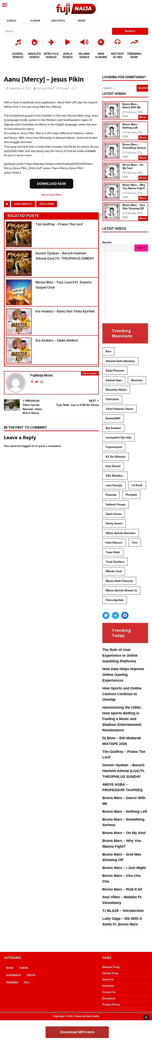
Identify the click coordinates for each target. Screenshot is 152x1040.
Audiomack (13, 975)
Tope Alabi (113, 552)
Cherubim (112, 399)
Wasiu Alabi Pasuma (119, 580)
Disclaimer (108, 998)
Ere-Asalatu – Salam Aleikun (57, 340)
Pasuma (111, 494)
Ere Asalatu (113, 428)
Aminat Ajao (114, 380)
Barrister (137, 380)
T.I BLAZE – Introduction (123, 911)
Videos (31, 975)
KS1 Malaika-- (115, 475)
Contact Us (109, 992)
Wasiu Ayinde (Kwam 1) (121, 590)
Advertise (108, 985)
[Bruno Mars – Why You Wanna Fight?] (111, 196)
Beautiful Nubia (116, 389)
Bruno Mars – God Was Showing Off (134, 207)
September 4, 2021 (20, 88)
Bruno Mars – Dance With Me (132, 106)
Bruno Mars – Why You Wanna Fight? (134, 186)
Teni (135, 542)
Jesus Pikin (46, 204)
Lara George (114, 485)
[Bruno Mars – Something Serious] (111, 156)
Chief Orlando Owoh (119, 408)
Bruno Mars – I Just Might (124, 868)
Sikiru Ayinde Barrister (121, 533)
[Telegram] (115, 615)
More (82, 20)
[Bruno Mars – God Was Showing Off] (111, 216)
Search (107, 242)
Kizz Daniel (113, 466)
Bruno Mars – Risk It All (122, 889)
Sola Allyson (114, 542)
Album (35, 20)
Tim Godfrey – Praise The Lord (59, 224)
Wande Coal (114, 571)
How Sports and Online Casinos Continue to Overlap (122, 694)
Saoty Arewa (114, 523)
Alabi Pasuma (115, 370)
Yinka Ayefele (115, 600)
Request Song (111, 967)
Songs (11, 20)
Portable (131, 494)
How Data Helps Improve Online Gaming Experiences (123, 674)
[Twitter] (105, 615)
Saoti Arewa (114, 513)
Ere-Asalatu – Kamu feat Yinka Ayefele (65, 311)
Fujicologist (114, 447)
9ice (108, 351)
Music (10, 968)
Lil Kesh (137, 485)
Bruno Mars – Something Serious (134, 146)
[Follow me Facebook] (32, 382)
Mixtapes (58, 20)
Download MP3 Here (77, 1032)
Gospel (65, 88)
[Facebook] (124, 615)
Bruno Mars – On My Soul (124, 833)
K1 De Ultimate (115, 456)
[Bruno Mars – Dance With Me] (111, 115)
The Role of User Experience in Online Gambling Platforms (120, 655)
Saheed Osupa (115, 504)
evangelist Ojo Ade (118, 437)
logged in (28, 446)
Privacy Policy (111, 1004)
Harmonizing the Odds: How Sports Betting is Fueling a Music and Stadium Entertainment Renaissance (122, 718)
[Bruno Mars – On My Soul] (111, 176)
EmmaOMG (113, 418)
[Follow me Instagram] (41, 382)
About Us (108, 979)
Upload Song (110, 973)
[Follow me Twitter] (37, 382)
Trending (12, 982)
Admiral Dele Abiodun (120, 361)
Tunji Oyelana (115, 561)
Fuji (26, 982)
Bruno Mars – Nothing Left (131, 126)
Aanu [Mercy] (23, 204)
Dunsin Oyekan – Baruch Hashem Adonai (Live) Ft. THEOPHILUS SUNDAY (123, 771)
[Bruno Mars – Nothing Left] (111, 136)
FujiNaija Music (45, 88)
